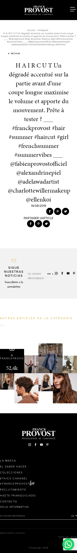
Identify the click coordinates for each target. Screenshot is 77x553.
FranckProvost (16, 483)
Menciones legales (12, 533)
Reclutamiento (13, 489)
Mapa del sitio (67, 537)
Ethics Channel (14, 478)
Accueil (31, 30)
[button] (68, 544)
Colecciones (11, 472)
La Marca (8, 460)
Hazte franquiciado (18, 495)
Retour (15, 53)
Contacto (8, 501)
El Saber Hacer (13, 466)
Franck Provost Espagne (38, 9)
